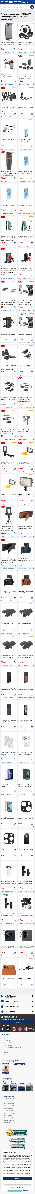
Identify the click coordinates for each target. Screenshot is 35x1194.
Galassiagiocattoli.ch (9, 1106)
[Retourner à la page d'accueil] (15, 2)
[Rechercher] (32, 7)
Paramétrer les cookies (17, 1183)
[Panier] (33, 2)
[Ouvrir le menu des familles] (2, 2)
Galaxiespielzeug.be (9, 1117)
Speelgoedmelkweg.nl (9, 1113)
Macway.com (7, 1122)
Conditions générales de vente (11, 1043)
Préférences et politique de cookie (12, 1047)
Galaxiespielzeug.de (9, 1098)
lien (26, 1162)
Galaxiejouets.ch (8, 1101)
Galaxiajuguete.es (8, 1108)
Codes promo (7, 1050)
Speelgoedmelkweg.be (9, 1120)
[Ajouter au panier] (14, 49)
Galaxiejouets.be (8, 1115)
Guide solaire (7, 1054)
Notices (6, 1052)
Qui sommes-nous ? (9, 1038)
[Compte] (29, 2)
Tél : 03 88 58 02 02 (10, 997)
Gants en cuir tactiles (6, 633)
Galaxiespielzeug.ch (9, 1103)
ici (30, 1173)
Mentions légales (8, 1045)
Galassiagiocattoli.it (9, 1110)
